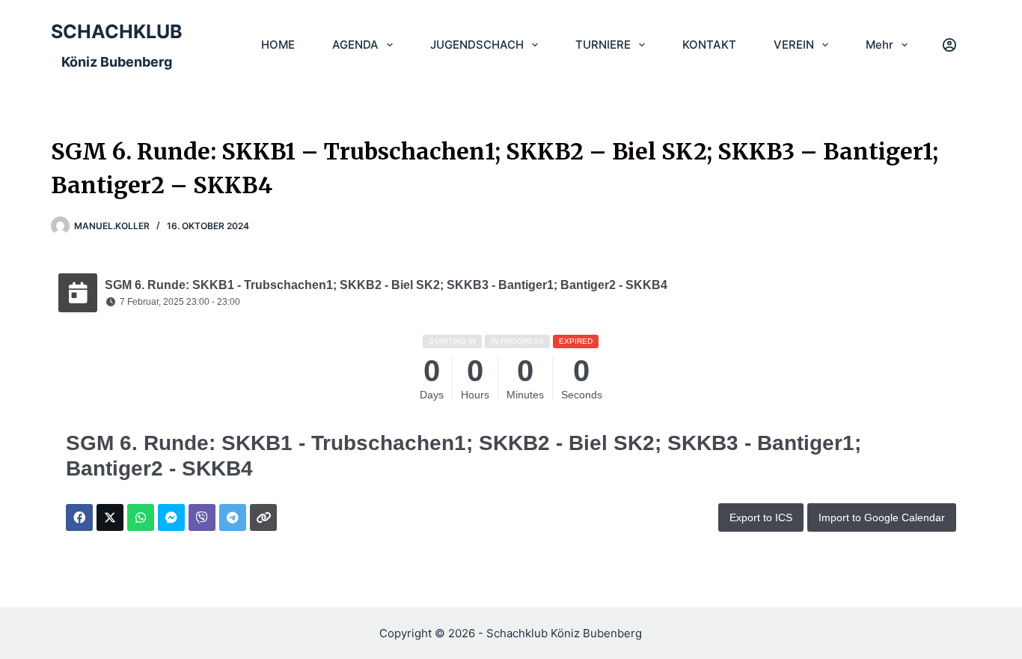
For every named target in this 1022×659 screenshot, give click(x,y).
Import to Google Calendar (881, 517)
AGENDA (355, 44)
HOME (278, 44)
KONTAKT (709, 44)
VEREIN (794, 44)
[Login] (949, 45)
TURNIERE (603, 44)
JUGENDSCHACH (477, 44)
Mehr (879, 44)
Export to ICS (760, 517)
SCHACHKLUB (117, 31)
